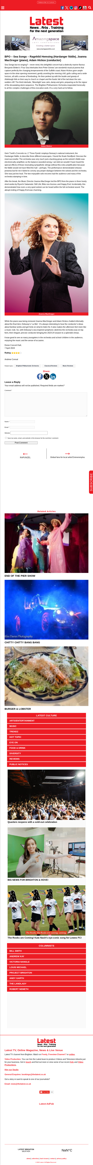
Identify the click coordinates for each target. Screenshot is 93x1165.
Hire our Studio (12, 1070)
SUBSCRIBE (91, 482)
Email (7, 427)
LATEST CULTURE (46, 715)
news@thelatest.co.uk (21, 1084)
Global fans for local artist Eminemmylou (67, 457)
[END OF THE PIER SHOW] (46, 543)
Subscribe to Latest (46, 2)
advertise (35, 1158)
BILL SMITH (15, 951)
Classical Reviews (50, 366)
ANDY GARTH (16, 978)
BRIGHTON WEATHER (46, 1150)
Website (7, 433)
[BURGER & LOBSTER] (46, 676)
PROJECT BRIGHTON (20, 973)
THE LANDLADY (17, 983)
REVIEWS (14, 759)
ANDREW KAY (16, 956)
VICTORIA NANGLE (19, 962)
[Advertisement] (46, 486)
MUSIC (12, 726)
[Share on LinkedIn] (53, 379)
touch (28, 1062)
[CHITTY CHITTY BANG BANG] (46, 610)
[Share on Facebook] (40, 379)
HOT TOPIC (15, 737)
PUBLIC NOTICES (18, 764)
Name (7, 422)
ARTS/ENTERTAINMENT (22, 720)
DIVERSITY (15, 753)
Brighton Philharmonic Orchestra (27, 366)
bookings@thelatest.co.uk (34, 1074)
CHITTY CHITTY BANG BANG (22, 642)
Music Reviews (68, 366)
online (72, 1054)
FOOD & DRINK (17, 748)
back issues (44, 1158)
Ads (72, 1062)
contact (52, 1158)
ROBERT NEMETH (18, 989)
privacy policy (61, 1158)
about (28, 1158)
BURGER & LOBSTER (18, 708)
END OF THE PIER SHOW (20, 575)
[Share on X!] (46, 379)
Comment (8, 390)
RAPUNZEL (25, 457)
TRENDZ (13, 731)
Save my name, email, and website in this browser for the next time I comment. (33, 438)
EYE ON (13, 742)
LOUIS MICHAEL (18, 967)
